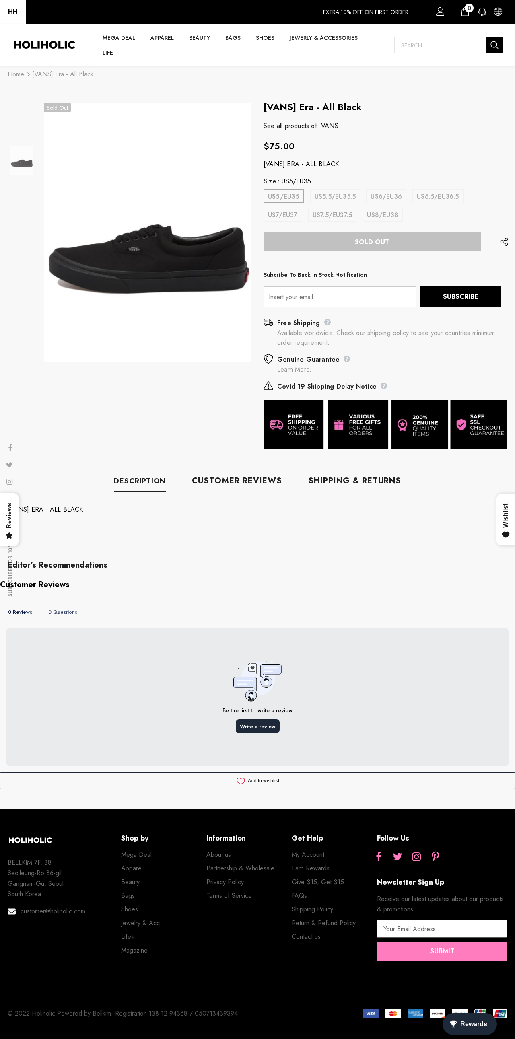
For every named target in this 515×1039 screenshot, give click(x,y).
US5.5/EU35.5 (335, 196)
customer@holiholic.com (53, 911)
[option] (147, 232)
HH (13, 11)
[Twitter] (397, 857)
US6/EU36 (386, 196)
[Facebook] (378, 857)
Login (439, 14)
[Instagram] (416, 857)
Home (16, 74)
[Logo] (44, 45)
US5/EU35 (284, 196)
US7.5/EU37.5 (332, 215)
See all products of (290, 125)
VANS (329, 125)
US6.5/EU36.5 (438, 196)
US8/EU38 (382, 215)
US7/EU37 (283, 215)
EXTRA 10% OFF (343, 12)
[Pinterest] (435, 857)
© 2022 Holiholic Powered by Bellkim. (61, 1013)
